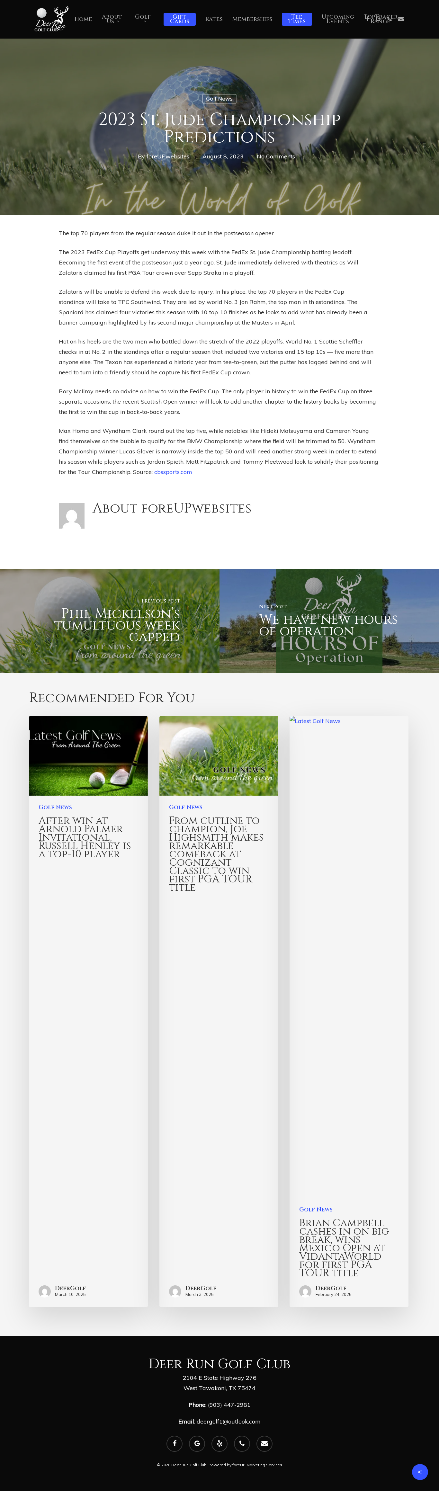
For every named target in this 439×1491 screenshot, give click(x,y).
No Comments (276, 156)
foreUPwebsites (168, 156)
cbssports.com (173, 472)
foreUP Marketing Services (257, 1464)
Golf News (219, 99)
